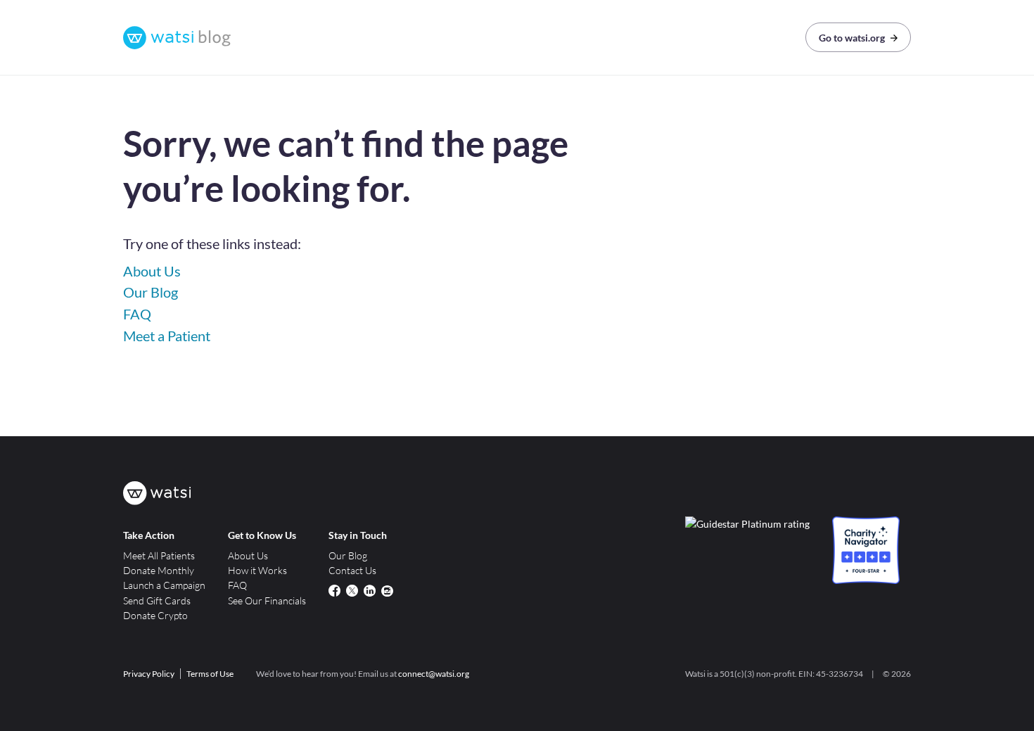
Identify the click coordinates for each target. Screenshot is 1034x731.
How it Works (257, 570)
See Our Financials (267, 600)
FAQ (137, 313)
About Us (152, 270)
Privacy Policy (148, 673)
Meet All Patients (159, 555)
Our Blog (150, 292)
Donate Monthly (158, 570)
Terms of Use (210, 673)
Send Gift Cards (157, 600)
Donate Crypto (155, 615)
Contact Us (352, 570)
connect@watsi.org (433, 673)
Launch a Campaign (164, 585)
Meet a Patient (166, 335)
